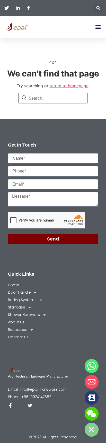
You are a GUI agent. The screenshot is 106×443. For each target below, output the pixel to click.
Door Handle (19, 292)
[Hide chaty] (92, 430)
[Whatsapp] (92, 366)
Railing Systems (22, 299)
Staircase (16, 307)
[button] (98, 8)
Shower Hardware (24, 314)
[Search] (24, 98)
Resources (17, 329)
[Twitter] (30, 405)
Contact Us (18, 337)
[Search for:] (53, 98)
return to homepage (69, 85)
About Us (16, 322)
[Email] (92, 382)
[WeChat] (92, 414)
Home (13, 284)
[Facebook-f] (10, 405)
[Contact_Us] (92, 398)
